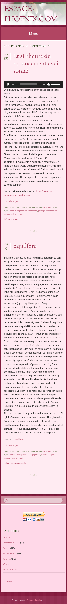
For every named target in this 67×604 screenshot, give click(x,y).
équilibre (44, 455)
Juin (5, 55)
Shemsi (20, 214)
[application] (33, 84)
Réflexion (47, 207)
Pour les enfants (10, 553)
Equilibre (25, 246)
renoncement (51, 211)
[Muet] (48, 84)
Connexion (7, 581)
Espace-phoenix (34, 600)
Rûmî (5, 564)
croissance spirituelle (19, 455)
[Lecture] (8, 84)
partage (41, 211)
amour (13, 211)
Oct (6, 245)
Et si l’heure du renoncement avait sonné (36, 64)
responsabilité (10, 214)
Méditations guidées (11, 543)
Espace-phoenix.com (30, 14)
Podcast (6, 548)
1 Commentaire (11, 219)
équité (52, 455)
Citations (6, 537)
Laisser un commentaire (15, 463)
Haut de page (11, 201)
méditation (32, 211)
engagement (22, 211)
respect (19, 458)
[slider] (56, 84)
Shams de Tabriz (10, 570)
